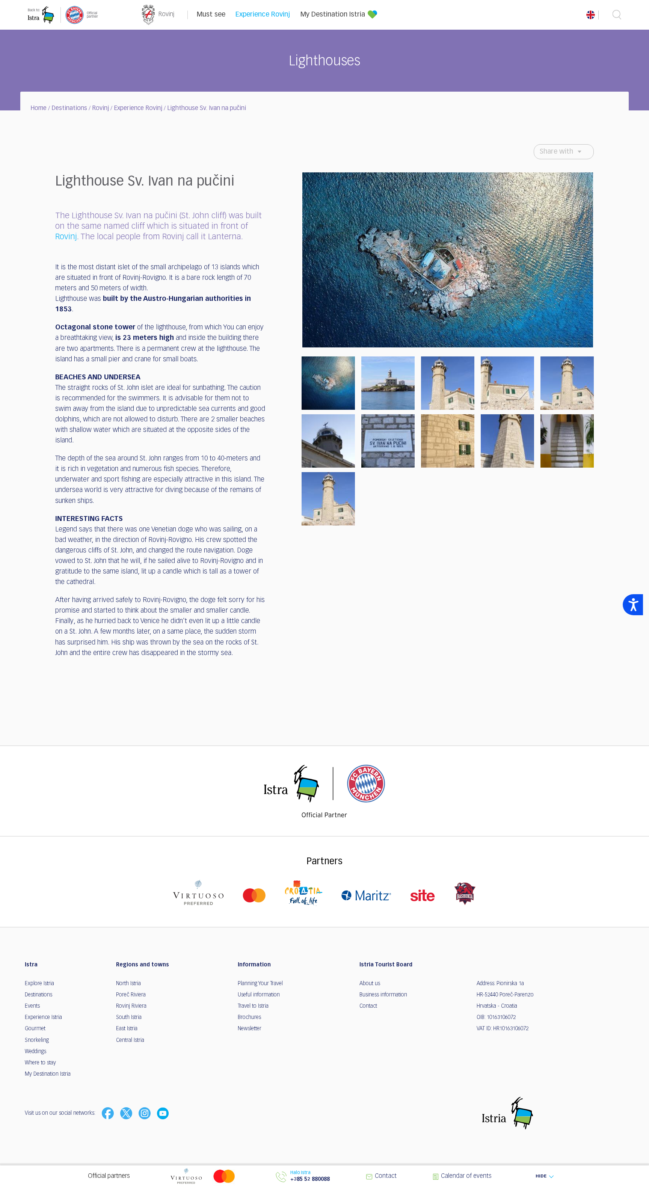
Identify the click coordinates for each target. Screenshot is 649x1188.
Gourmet (35, 1028)
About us (369, 983)
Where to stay (40, 1063)
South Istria (129, 1017)
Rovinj (100, 109)
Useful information (259, 995)
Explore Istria (39, 983)
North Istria (128, 983)
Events (32, 1006)
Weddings (35, 1051)
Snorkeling (37, 1040)
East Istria (126, 1028)
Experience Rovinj (262, 14)
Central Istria (130, 1040)
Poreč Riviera (131, 995)
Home (38, 109)
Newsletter (249, 1028)
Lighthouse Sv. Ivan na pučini (206, 109)
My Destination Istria (332, 14)
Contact (368, 1006)
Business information (383, 995)
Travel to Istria (253, 1006)
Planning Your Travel (260, 983)
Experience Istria (43, 1017)
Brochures (249, 1017)
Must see (211, 14)
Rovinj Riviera (131, 1006)
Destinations (69, 109)
